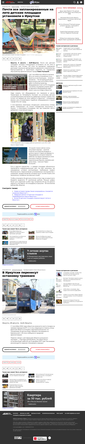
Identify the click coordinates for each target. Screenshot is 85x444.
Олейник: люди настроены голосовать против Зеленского (71, 97)
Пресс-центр (60, 413)
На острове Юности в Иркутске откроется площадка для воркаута (17, 238)
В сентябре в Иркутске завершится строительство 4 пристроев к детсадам (16, 232)
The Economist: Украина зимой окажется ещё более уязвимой (71, 102)
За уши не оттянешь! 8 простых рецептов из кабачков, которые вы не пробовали (73, 301)
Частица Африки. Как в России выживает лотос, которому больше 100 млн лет (72, 285)
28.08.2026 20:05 (6, 269)
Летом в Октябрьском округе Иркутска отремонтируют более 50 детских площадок (44, 238)
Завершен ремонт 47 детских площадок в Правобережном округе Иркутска (27, 195)
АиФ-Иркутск (38, 54)
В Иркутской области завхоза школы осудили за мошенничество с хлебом (43, 381)
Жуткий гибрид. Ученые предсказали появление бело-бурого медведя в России (73, 77)
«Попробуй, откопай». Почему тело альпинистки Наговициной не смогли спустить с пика (72, 274)
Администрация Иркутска (9, 314)
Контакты (15, 413)
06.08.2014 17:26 (6, 6)
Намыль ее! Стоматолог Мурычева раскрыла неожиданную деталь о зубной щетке (72, 66)
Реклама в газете (35, 413)
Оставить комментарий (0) (42, 206)
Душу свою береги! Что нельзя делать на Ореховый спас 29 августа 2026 (69, 12)
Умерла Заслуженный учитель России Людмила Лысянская (69, 32)
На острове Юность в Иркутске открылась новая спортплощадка (44, 231)
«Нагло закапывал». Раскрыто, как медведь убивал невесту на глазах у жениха (72, 60)
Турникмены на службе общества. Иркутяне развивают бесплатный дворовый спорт (18, 243)
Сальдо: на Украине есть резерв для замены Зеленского (72, 108)
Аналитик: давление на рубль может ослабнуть (72, 86)
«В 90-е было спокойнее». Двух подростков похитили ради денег (72, 290)
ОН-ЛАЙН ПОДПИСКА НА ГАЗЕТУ (72, 413)
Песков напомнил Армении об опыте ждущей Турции (72, 91)
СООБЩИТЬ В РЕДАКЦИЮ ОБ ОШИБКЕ (22, 415)
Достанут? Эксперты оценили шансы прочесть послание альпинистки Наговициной (73, 279)
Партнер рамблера (27, 437)
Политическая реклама (48, 413)
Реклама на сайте (24, 413)
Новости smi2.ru (7, 265)
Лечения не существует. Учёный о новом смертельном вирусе (72, 70)
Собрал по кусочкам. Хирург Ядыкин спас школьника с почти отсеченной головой (73, 296)
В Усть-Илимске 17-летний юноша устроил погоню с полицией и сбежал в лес (69, 26)
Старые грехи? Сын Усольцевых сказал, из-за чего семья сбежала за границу (72, 49)
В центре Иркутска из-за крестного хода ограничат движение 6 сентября (16, 386)
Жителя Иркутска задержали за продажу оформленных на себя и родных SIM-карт (18, 381)
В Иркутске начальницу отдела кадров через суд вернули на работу (69, 39)
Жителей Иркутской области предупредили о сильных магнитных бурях (69, 19)
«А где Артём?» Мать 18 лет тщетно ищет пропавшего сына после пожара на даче (72, 55)
